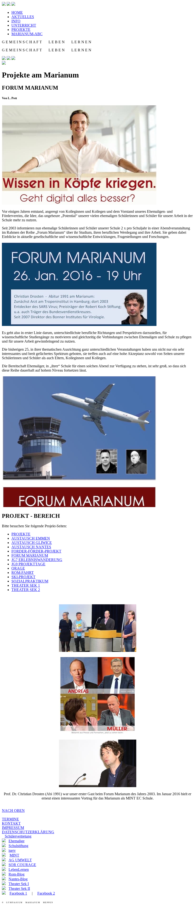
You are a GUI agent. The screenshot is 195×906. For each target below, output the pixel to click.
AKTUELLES (22, 17)
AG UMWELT (20, 860)
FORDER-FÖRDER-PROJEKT (36, 551)
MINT (14, 855)
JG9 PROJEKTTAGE (28, 564)
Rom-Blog (16, 874)
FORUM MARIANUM (29, 555)
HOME (17, 12)
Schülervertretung (18, 836)
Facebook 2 (46, 893)
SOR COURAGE (22, 865)
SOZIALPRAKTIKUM (29, 581)
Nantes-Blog (18, 879)
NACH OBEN (13, 811)
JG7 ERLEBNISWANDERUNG (36, 560)
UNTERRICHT (23, 25)
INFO (15, 21)
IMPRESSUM (13, 828)
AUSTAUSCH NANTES (31, 547)
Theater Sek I (19, 884)
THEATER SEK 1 (25, 585)
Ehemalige (16, 841)
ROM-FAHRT (22, 573)
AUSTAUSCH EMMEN (30, 538)
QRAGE (18, 568)
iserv (12, 850)
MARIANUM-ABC (27, 34)
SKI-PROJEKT (23, 577)
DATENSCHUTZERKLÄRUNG (28, 832)
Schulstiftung (18, 846)
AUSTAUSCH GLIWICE (31, 543)
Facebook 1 (18, 893)
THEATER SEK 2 (25, 590)
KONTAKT (11, 823)
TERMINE (10, 819)
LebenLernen (19, 869)
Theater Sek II (19, 889)
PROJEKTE (20, 30)
